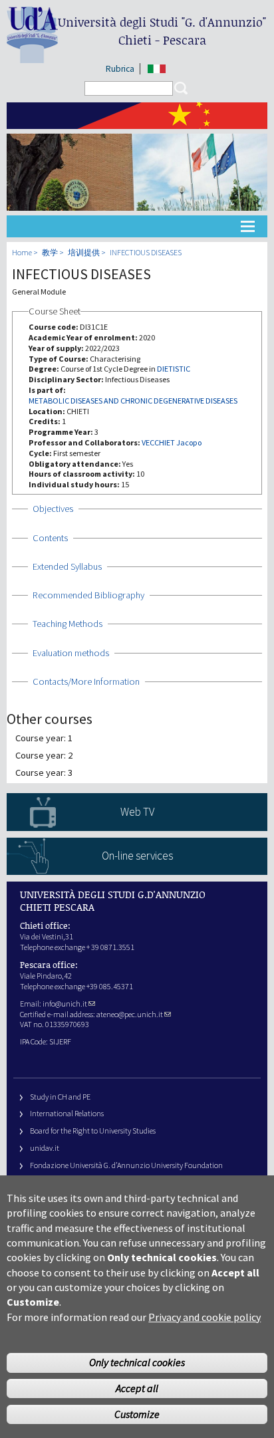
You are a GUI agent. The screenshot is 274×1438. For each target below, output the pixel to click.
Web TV (137, 811)
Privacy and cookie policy (204, 1317)
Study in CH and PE (60, 1097)
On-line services (137, 855)
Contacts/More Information (86, 681)
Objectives (53, 509)
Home (22, 252)
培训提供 (84, 252)
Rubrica (120, 68)
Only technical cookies (137, 1362)
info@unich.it (65, 1004)
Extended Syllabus (67, 566)
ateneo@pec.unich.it (129, 1014)
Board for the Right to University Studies (93, 1131)
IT (157, 68)
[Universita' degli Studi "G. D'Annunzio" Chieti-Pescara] (32, 57)
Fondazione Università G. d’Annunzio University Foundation (126, 1165)
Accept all (137, 1388)
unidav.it (44, 1148)
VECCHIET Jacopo (172, 442)
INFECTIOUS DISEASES (146, 252)
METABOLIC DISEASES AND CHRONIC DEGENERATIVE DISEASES (133, 401)
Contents (50, 538)
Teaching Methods (67, 624)
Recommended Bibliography (88, 595)
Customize (137, 1414)
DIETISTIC (173, 369)
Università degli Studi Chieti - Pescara (162, 31)
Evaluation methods (71, 653)
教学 (50, 252)
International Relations (67, 1113)
